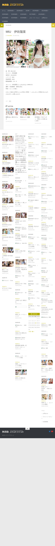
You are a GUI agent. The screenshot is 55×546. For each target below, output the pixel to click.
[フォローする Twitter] (50, 431)
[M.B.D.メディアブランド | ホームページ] (13, 4)
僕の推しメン (18, 151)
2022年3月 (17, 298)
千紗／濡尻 (44, 356)
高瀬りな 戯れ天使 (20, 251)
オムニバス (25, 143)
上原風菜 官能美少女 (7, 175)
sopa (22, 142)
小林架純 (21, 158)
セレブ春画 (17, 147)
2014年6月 (8, 25)
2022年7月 (4, 286)
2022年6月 (17, 186)
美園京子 (23, 170)
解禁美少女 (21, 172)
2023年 (27, 10)
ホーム (4, 10)
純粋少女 (20, 169)
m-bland (9, 35)
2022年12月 (4, 142)
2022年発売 (36, 10)
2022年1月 (17, 362)
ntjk (25, 140)
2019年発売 (14, 14)
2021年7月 (30, 289)
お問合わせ (44, 17)
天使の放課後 (19, 156)
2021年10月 (30, 192)
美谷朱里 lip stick (7, 224)
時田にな (18, 164)
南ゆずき (16, 154)
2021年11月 (30, 161)
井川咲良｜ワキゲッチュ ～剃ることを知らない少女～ (41, 118)
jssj (16, 140)
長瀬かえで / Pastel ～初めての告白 (46, 388)
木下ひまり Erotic (7, 288)
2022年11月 (4, 161)
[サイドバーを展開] (2, 25)
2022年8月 (4, 254)
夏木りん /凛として (33, 177)
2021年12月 (30, 142)
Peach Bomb (18, 142)
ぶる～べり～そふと (34, 17)
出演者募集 (5, 21)
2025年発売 (11, 10)
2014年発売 (14, 17)
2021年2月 (43, 340)
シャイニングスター (20, 145)
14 (35, 323)
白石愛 (18, 168)
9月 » (33, 331)
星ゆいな (19, 162)
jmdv (22, 138)
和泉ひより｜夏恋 (25, 117)
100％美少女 (20, 136)
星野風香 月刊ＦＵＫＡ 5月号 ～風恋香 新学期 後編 (21, 236)
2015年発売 (5, 17)
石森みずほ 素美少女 (21, 333)
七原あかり (22, 147)
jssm (20, 140)
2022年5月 (17, 219)
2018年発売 (23, 14)
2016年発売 (41, 14)
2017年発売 (32, 14)
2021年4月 (43, 244)
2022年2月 (17, 331)
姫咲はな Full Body (20, 283)
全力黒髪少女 (20, 152)
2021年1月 (43, 385)
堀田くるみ (21, 154)
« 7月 (29, 331)
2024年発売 (20, 10)
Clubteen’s (18, 138)
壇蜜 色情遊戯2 (6, 163)
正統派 (21, 166)
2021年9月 (30, 224)
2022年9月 (4, 223)
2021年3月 (43, 276)
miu (10, 101)
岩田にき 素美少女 (20, 378)
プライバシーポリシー (46, 417)
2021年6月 (43, 142)
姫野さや (24, 156)
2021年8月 (30, 243)
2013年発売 (23, 17)
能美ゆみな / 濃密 (46, 325)
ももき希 (20, 143)
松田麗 (21, 164)
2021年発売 (45, 10)
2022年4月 (17, 266)
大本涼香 (24, 154)
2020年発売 (5, 14)
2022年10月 (4, 190)
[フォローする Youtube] (52, 431)
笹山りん (21, 168)
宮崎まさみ (17, 158)
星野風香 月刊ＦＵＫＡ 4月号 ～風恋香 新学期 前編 (21, 269)
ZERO (16, 143)
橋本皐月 (17, 166)
